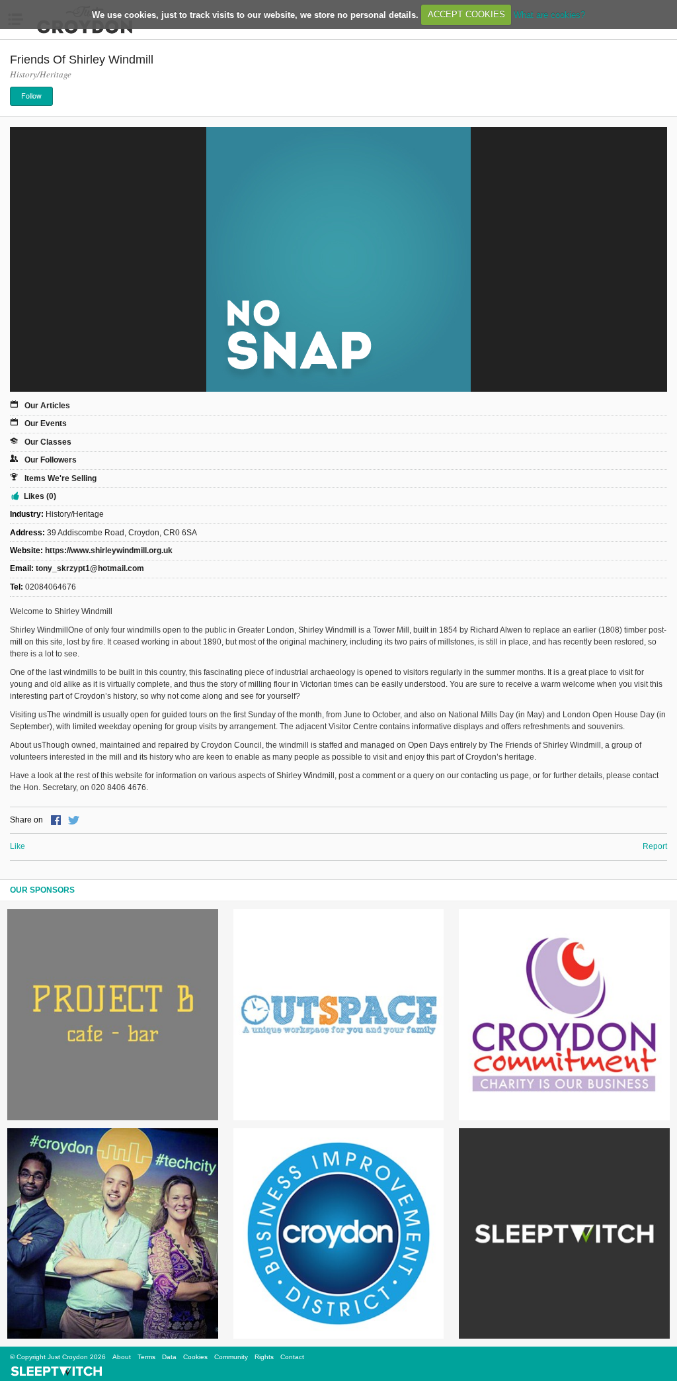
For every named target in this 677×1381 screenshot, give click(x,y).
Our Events (45, 423)
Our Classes (47, 442)
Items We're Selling (60, 478)
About (121, 1356)
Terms (146, 1356)
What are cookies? (549, 14)
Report (655, 846)
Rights (264, 1356)
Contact (292, 1356)
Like (17, 846)
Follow (31, 96)
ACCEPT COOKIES (466, 14)
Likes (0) (40, 496)
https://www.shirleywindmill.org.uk (109, 550)
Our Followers (50, 460)
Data (169, 1356)
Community (231, 1356)
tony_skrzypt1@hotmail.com (90, 568)
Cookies (195, 1356)
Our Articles (47, 405)
